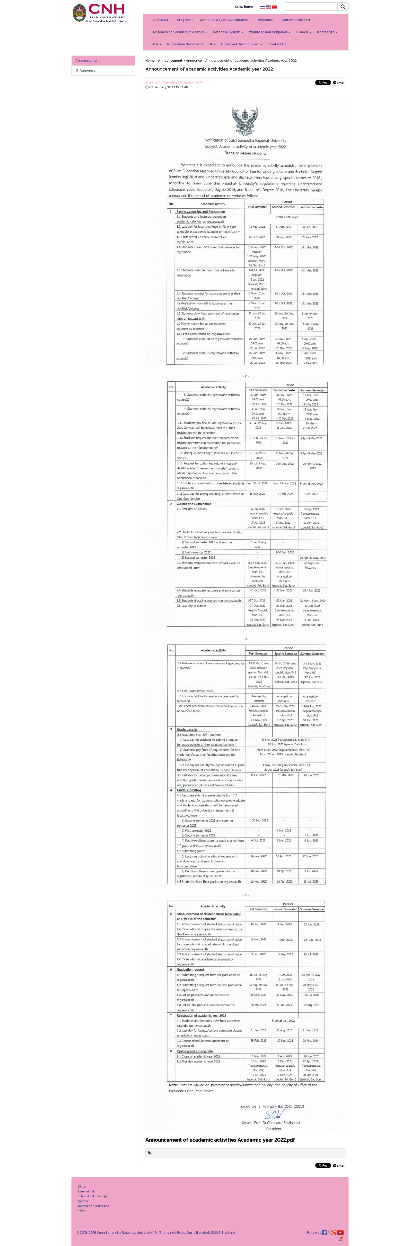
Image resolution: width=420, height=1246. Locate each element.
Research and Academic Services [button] (179, 32)
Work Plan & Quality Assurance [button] (224, 19)
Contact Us (277, 44)
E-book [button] (302, 32)
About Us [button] (161, 19)
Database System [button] (227, 32)
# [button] (211, 44)
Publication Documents (185, 44)
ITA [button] (156, 44)
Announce (87, 70)
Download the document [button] (240, 44)
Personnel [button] (265, 19)
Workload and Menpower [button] (268, 32)
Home (150, 60)
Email (340, 83)
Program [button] (184, 19)
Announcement (87, 60)
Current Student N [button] (296, 19)
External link (86, 1191)
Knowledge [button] (326, 32)
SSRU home (244, 6)
